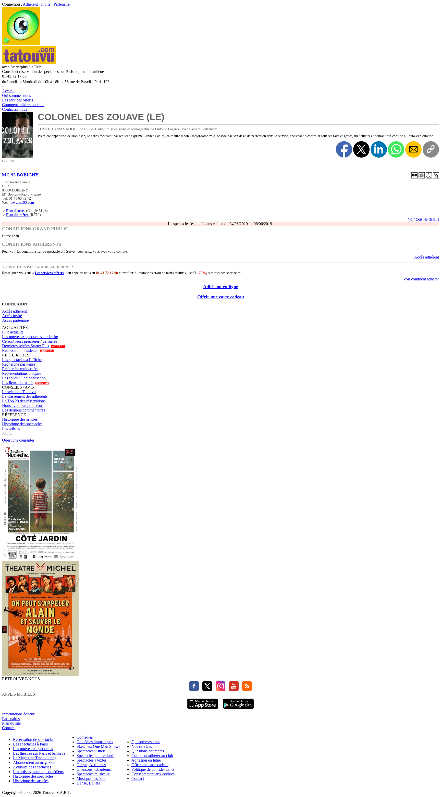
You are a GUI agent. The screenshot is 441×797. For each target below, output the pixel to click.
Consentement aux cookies (153, 774)
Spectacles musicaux (93, 774)
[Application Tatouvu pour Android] (238, 709)
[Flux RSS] (246, 689)
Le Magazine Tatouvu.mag (34, 758)
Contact (8, 728)
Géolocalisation (33, 378)
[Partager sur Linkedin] (379, 149)
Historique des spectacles (22, 424)
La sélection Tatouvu (19, 392)
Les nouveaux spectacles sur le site (30, 337)
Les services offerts (17, 100)
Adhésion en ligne (220, 286)
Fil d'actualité (12, 332)
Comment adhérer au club (23, 104)
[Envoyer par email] (413, 149)
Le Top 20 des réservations (23, 401)
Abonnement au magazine (34, 762)
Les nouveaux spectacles (33, 749)
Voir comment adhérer (421, 279)
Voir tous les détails (423, 219)
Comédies (85, 737)
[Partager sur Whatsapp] (396, 149)
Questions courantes (18, 440)
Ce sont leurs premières (21, 341)
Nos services (141, 746)
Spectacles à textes (91, 760)
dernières (50, 341)
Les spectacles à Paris (30, 744)
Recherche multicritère (20, 369)
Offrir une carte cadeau (220, 296)
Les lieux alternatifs (17, 382)
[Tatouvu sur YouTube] (232, 689)
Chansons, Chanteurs (94, 769)
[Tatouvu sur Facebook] (194, 689)
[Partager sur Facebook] (344, 149)
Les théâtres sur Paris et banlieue (39, 753)
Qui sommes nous (16, 95)
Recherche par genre (18, 364)
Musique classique (91, 778)
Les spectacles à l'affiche (22, 359)
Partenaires (11, 718)
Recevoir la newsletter (20, 350)
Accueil (8, 91)
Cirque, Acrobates (91, 765)
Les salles (10, 378)
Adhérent (30, 4)
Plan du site (11, 723)
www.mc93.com (22, 202)
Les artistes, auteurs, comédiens (38, 771)
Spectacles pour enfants (95, 755)
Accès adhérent (426, 257)
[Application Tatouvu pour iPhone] (202, 709)
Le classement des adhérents (24, 396)
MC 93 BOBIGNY (20, 174)
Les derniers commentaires (23, 410)
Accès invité (12, 316)
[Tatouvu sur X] (206, 689)
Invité (45, 4)
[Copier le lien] (431, 149)
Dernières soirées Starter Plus (25, 346)
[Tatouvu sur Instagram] (219, 689)
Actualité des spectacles (32, 767)
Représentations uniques (21, 373)
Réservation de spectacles (33, 739)
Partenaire (62, 4)
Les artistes (11, 428)
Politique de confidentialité (152, 769)
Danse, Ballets (88, 783)
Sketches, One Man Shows (98, 746)
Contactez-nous (14, 109)
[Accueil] (21, 43)
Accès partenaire (15, 320)
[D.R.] (17, 156)
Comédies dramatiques (95, 742)
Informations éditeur (18, 714)
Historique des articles (20, 419)
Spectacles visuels (91, 751)
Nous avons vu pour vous (22, 405)
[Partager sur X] (361, 149)
